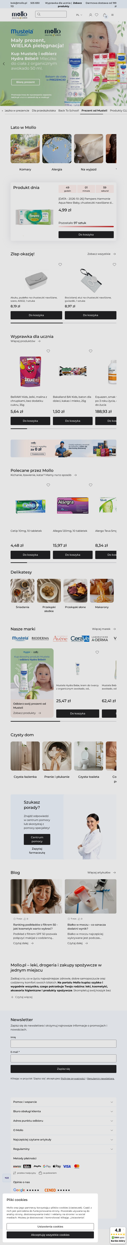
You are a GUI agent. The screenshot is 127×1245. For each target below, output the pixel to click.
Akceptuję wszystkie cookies (50, 1234)
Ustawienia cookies (50, 1226)
